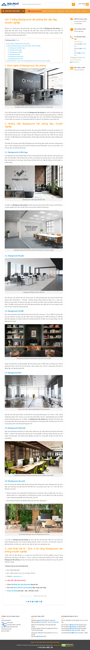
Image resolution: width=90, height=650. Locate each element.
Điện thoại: (38, 636)
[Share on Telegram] (41, 601)
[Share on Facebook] (26, 601)
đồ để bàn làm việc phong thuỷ (20, 584)
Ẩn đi (17, 40)
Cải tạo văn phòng (12, 591)
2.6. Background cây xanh (15, 59)
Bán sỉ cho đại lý (5, 631)
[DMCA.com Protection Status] (67, 645)
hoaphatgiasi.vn (57, 645)
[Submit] (73, 4)
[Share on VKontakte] (35, 601)
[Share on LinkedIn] (37, 601)
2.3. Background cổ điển (15, 52)
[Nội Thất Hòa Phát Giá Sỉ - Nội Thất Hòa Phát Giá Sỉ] (10, 4)
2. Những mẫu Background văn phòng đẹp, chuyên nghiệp (23, 46)
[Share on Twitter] (28, 601)
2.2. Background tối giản (15, 50)
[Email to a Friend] (30, 601)
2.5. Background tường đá (15, 56)
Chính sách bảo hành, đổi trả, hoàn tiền (11, 625)
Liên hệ (83, 11)
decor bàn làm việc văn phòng (23, 588)
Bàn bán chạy (52, 11)
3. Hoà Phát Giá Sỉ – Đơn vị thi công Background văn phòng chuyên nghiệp (28, 61)
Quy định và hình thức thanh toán (9, 627)
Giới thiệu (44, 11)
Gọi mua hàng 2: (70, 626)
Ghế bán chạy (60, 11)
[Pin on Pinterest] (32, 601)
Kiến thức (78, 11)
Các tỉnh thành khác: (70, 633)
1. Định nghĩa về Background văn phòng (18, 44)
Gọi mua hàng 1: (70, 625)
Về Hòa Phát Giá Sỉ (6, 620)
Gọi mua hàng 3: (70, 628)
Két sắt (72, 11)
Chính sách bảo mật (6, 629)
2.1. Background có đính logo (16, 48)
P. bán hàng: (77, 57)
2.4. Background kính (14, 54)
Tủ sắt (67, 11)
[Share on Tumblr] (39, 601)
